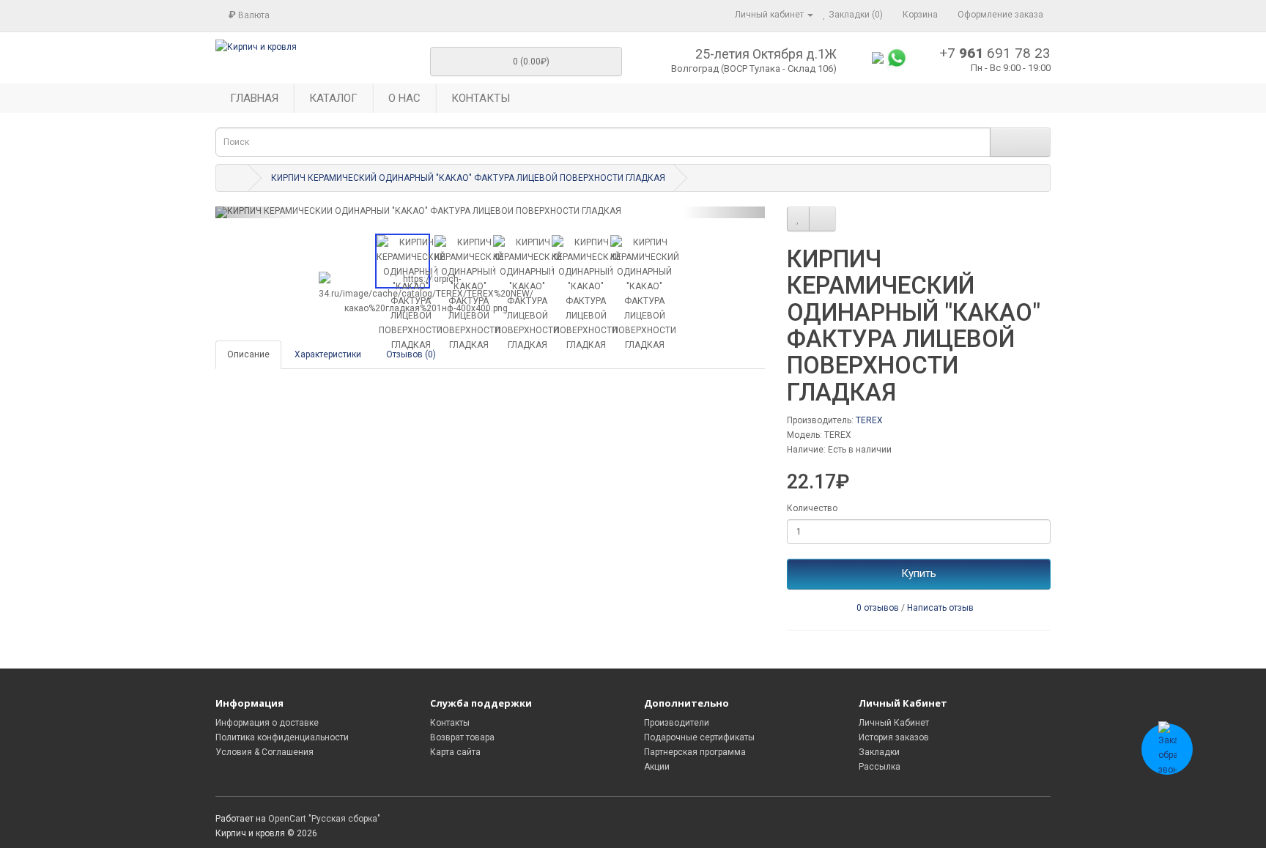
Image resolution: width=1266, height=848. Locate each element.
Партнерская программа (695, 752)
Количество (812, 508)
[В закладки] (798, 219)
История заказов (894, 737)
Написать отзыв (940, 608)
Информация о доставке (267, 723)
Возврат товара (462, 737)
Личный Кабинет (894, 723)
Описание (248, 354)
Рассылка (879, 767)
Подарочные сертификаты (699, 737)
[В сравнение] (822, 219)
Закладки (879, 752)
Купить (918, 573)
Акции (657, 767)
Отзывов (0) (411, 354)
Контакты (450, 723)
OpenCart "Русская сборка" (324, 819)
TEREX (869, 420)
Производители (676, 723)
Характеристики (328, 354)
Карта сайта (455, 752)
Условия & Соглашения (264, 752)
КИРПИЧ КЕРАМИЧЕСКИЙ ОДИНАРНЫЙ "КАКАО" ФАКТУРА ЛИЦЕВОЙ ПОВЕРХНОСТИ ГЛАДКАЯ (468, 178)
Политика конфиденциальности (282, 737)
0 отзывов (877, 608)
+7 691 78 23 (995, 53)
